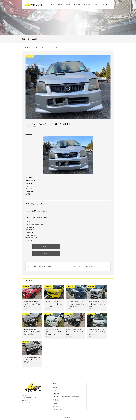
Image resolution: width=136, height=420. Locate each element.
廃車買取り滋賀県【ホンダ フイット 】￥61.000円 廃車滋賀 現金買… (76, 304)
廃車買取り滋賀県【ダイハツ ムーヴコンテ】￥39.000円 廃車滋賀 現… (32, 360)
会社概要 (55, 387)
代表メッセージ (57, 390)
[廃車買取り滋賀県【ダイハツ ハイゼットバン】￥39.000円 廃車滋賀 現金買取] (97, 320)
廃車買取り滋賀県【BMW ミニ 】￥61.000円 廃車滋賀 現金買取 (32, 304)
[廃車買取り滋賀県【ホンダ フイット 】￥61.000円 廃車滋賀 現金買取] (76, 292)
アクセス (96, 4)
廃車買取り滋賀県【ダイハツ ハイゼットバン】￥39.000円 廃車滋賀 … (97, 332)
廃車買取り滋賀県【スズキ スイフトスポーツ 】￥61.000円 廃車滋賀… (54, 304)
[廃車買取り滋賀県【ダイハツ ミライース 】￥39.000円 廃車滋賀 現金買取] (54, 320)
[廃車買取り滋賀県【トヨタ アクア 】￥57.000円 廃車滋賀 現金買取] (32, 320)
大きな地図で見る (46, 246)
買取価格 (60, 4)
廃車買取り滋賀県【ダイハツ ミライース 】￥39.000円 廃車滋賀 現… (54, 332)
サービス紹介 (77, 4)
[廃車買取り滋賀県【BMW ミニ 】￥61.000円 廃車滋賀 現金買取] (32, 292)
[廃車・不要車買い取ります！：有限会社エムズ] (33, 4)
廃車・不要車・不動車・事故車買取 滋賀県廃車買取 (66, 396)
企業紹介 (68, 4)
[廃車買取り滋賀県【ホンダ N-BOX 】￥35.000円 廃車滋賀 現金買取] (74, 320)
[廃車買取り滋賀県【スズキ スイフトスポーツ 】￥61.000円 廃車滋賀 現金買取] (54, 292)
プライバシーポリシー (58, 409)
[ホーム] (22, 47)
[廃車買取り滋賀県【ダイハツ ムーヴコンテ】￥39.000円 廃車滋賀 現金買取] (32, 348)
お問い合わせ (105, 4)
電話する (46, 253)
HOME (53, 4)
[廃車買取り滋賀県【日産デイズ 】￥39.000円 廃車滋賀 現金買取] (97, 292)
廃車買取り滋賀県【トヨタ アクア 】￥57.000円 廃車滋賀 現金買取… (32, 332)
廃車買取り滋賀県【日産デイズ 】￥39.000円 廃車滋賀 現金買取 (97, 304)
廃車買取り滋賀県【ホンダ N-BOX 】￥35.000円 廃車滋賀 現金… (74, 332)
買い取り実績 (87, 4)
